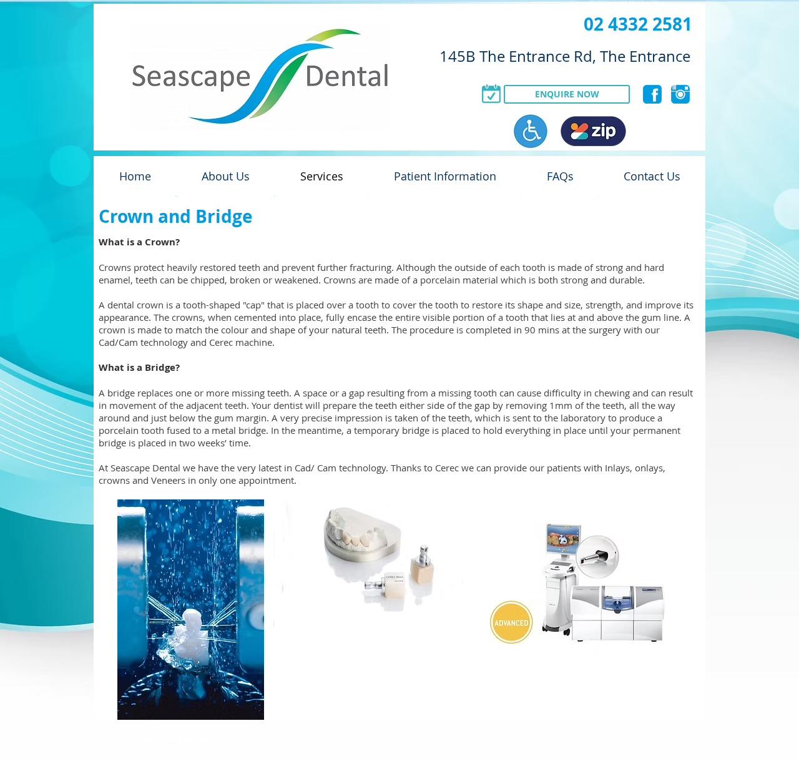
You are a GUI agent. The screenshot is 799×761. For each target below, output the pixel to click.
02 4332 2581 (638, 24)
